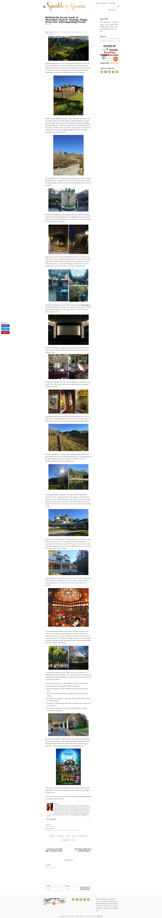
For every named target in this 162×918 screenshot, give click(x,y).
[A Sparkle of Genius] (65, 6)
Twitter (5, 329)
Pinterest (5, 332)
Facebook (5, 325)
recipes (75, 814)
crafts (78, 814)
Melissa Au (49, 824)
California (52, 836)
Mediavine (99, 916)
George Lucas (60, 836)
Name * (49, 886)
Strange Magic (86, 305)
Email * (67, 886)
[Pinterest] (54, 819)
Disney (51, 32)
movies (74, 836)
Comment (48, 865)
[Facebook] (47, 819)
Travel (73, 840)
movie (68, 836)
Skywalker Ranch (82, 836)
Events (49, 828)
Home (46, 32)
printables (84, 814)
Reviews (53, 828)
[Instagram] (50, 819)
